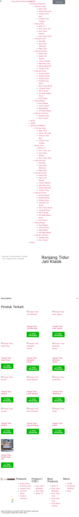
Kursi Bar (42, 41)
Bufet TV (42, 26)
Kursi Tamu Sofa (45, 36)
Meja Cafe (43, 49)
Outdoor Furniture (41, 113)
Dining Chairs (44, 78)
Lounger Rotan (44, 88)
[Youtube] (60, 512)
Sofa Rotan (43, 98)
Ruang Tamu (39, 24)
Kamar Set (43, 54)
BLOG (32, 121)
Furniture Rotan (40, 71)
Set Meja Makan (45, 111)
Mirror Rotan (43, 91)
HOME (32, 1)
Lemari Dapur (44, 106)
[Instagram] (48, 512)
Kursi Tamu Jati (45, 29)
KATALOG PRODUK (37, 4)
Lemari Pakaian (45, 61)
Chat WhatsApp (33, 334)
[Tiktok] (54, 512)
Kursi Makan (43, 103)
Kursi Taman (43, 118)
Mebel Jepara (10, 484)
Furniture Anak (40, 6)
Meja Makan (43, 108)
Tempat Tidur (44, 68)
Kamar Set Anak (45, 11)
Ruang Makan (40, 101)
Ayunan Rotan (44, 73)
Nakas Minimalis (45, 66)
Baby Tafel (43, 9)
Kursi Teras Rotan (45, 86)
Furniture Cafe (40, 39)
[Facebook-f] (43, 512)
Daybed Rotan (44, 76)
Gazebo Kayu (44, 116)
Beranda (5, 256)
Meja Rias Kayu (44, 63)
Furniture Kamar (41, 51)
